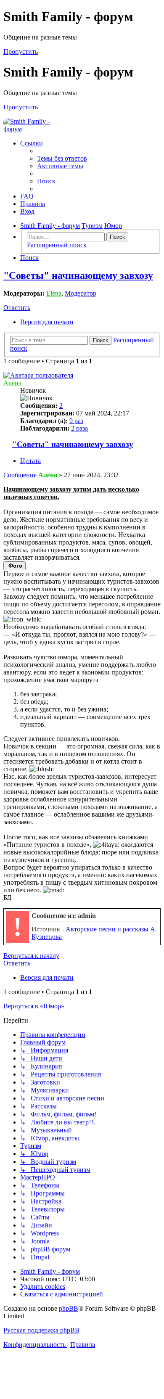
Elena (53, 293)
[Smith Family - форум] (34, 128)
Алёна (12, 382)
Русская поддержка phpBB (41, 1330)
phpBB (68, 1308)
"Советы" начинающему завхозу (78, 275)
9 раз (76, 420)
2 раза (79, 428)
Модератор (80, 293)
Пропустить (20, 51)
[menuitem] (62, 158)
